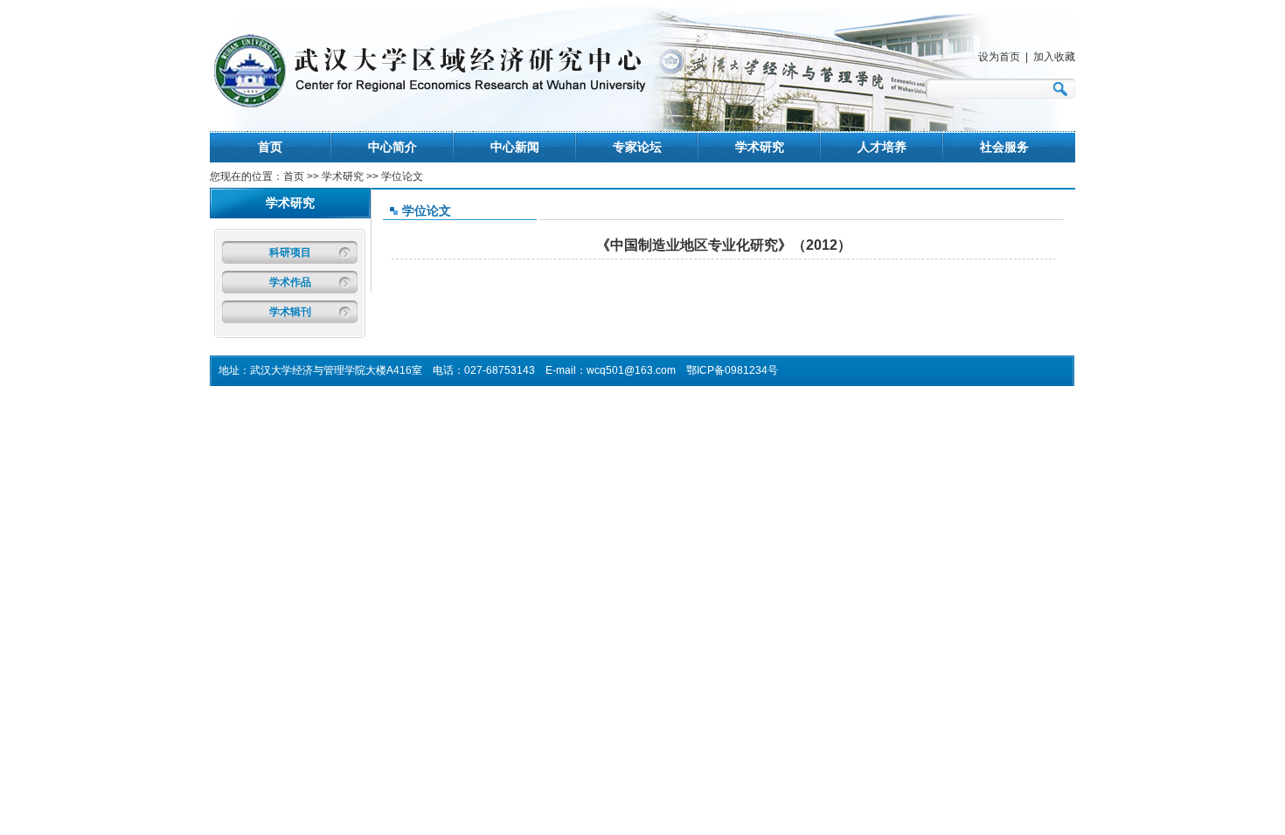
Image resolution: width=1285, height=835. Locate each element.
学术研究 (759, 147)
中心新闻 (514, 147)
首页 (270, 147)
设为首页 (999, 57)
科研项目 (290, 252)
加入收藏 (1054, 57)
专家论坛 (637, 147)
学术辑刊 (290, 312)
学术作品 (290, 282)
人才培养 (882, 147)
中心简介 (392, 147)
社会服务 (1004, 147)
